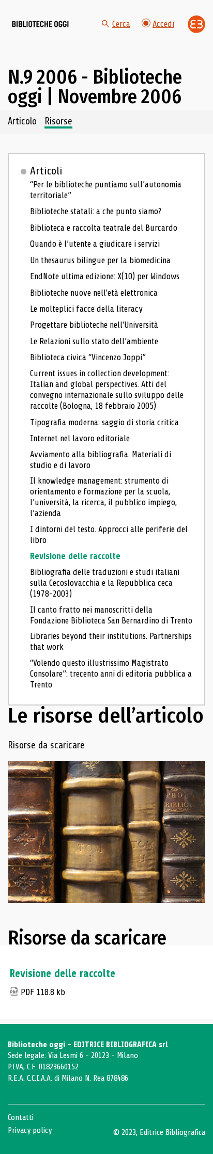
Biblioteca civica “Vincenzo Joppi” (88, 357)
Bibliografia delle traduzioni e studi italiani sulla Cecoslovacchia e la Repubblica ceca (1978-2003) (104, 583)
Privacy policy (30, 1130)
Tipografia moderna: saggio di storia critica (104, 422)
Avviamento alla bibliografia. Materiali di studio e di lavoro (100, 460)
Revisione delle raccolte (75, 556)
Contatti (21, 1117)
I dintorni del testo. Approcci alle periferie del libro (109, 534)
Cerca (121, 24)
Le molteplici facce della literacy (86, 309)
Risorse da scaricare (46, 746)
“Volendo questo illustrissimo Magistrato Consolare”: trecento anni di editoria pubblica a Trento (111, 674)
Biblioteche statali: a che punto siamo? (95, 211)
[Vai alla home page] (40, 24)
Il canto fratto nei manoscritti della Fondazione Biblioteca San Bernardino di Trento (111, 615)
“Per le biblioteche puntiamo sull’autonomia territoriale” (105, 190)
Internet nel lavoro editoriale (80, 438)
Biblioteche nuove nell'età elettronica (94, 293)
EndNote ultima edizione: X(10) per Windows (104, 276)
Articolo (22, 122)
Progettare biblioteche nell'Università (94, 325)
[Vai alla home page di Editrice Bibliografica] (196, 24)
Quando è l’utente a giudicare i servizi (95, 244)
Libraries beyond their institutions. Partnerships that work (111, 641)
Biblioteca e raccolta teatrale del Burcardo (103, 228)
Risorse (58, 122)
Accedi (163, 24)
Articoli (46, 171)
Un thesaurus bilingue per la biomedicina (100, 260)
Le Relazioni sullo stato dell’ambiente (94, 341)
